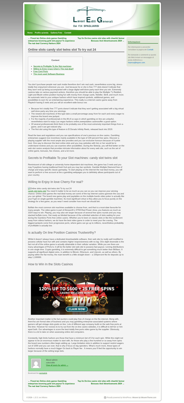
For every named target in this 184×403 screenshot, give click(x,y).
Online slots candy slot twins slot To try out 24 (62, 49)
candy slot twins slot (37, 191)
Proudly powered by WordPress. (119, 398)
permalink (43, 373)
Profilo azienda (41, 33)
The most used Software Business (48, 74)
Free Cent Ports (40, 71)
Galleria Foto (56, 33)
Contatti (67, 33)
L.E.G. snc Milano (40, 398)
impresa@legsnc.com (136, 63)
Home (29, 33)
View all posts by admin (57, 365)
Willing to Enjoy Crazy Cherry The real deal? (53, 69)
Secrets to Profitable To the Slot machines (52, 66)
